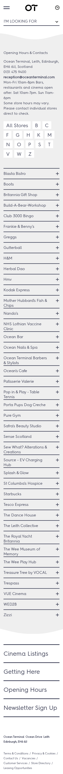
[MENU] (6, 7)
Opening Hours (25, 689)
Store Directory (40, 763)
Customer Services (15, 763)
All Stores (17, 125)
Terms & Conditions (16, 753)
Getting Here (22, 671)
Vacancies (28, 758)
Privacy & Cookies (43, 753)
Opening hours (56, 7)
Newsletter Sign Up (30, 707)
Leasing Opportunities (18, 768)
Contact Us (11, 758)
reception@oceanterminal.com (29, 77)
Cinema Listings (26, 653)
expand (55, 174)
